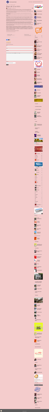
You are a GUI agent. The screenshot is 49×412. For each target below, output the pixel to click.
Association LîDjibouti (38, 112)
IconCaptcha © (14, 63)
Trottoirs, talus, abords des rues (38, 292)
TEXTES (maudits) (38, 222)
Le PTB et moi (39, 359)
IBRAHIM (38, 72)
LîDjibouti (38, 180)
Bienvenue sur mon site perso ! (39, 17)
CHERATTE (38, 197)
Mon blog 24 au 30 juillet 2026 (39, 58)
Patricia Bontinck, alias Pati (39, 82)
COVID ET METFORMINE (37, 132)
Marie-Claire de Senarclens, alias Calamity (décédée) (39, 79)
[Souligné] (8, 53)
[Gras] (6, 53)
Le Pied (36, 121)
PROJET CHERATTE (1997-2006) (39, 315)
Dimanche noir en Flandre (39, 251)
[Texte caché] (14, 53)
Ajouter (7, 64)
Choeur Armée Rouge (39, 204)
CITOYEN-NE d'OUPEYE (39, 285)
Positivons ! (36, 295)
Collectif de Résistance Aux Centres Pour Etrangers (39, 116)
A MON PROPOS (39, 11)
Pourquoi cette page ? (39, 23)
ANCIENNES (38, 191)
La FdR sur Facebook (38, 260)
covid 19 (12, 37)
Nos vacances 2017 (39, 225)
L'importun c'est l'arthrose (37, 128)
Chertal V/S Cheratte (38, 305)
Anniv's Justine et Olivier (39, 401)
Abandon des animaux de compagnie (39, 232)
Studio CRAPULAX (38, 206)
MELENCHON (38, 201)
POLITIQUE (36, 241)
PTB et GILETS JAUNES (39, 341)
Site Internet (7, 50)
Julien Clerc (39, 187)
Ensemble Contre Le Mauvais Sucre (39, 124)
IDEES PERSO (38, 37)
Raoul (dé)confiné (39, 372)
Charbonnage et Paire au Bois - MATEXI (39, 309)
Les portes (36, 103)
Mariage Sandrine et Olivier (39, 394)
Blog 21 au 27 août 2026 (39, 42)
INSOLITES (38, 177)
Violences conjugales (39, 185)
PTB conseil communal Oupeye (38, 369)
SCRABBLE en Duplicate (39, 96)
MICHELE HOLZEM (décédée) (38, 75)
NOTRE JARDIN (38, 168)
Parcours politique (38, 238)
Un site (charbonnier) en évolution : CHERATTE (39, 218)
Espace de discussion (38, 346)
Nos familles (38, 155)
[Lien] (13, 53)
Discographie (39, 92)
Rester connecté (36, 382)
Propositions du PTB (39, 365)
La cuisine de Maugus (38, 109)
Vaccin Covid (7, 37)
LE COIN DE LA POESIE (38, 106)
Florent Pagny (38, 194)
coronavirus (10, 37)
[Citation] (11, 53)
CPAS (38, 198)
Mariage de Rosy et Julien (39, 398)
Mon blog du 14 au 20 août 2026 (39, 46)
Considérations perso (39, 267)
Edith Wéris (38, 69)
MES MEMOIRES (39, 20)
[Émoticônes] (17, 53)
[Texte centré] (12, 53)
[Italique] (7, 53)
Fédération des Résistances (39, 257)
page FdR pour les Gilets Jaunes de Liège (39, 245)
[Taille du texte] (9, 53)
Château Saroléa (39, 312)
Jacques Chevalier (15, 37)
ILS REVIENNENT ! (39, 270)
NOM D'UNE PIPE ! (37, 407)
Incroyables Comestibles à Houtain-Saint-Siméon (38, 282)
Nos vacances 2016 (39, 229)
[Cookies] (1, 410)
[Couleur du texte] (10, 53)
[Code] (16, 53)
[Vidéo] (15, 53)
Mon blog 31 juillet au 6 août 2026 (39, 54)
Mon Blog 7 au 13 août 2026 (39, 50)
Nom (6, 45)
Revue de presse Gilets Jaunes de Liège (38, 337)
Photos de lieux (38, 156)
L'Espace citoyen (39, 288)
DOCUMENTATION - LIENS (38, 320)
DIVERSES (39, 174)
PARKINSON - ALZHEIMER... (39, 135)
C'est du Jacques (39, 153)
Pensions (36, 362)
